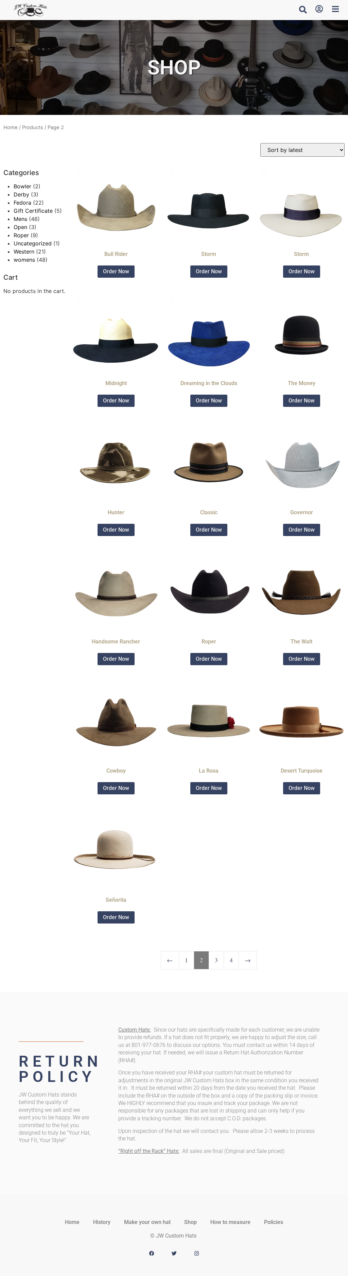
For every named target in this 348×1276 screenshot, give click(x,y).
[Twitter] (174, 1253)
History (101, 1222)
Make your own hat (147, 1222)
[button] (303, 9)
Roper (21, 235)
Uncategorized (33, 243)
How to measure (230, 1222)
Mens (20, 218)
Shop (190, 1222)
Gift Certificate (33, 210)
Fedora (22, 202)
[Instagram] (196, 1253)
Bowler (22, 186)
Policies (273, 1222)
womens (24, 259)
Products (32, 127)
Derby (21, 194)
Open (20, 227)
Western (24, 251)
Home (10, 127)
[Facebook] (151, 1253)
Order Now (116, 271)
